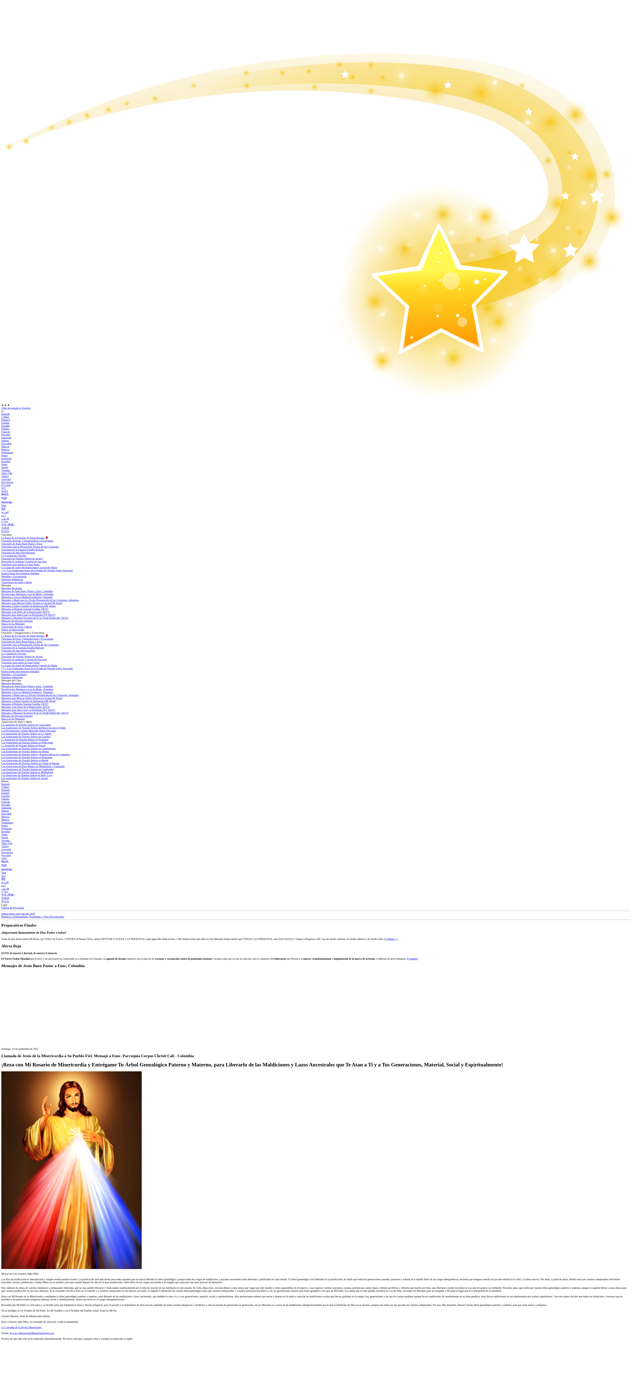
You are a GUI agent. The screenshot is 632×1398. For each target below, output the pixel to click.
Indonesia (6, 437)
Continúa (412, 958)
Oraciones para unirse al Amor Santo (20, 564)
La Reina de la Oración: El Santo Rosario (24, 538)
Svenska (5, 470)
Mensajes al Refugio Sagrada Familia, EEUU (25, 609)
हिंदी (3, 509)
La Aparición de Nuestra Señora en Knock (23, 745)
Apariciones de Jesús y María (16, 582)
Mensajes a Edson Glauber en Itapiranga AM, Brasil (28, 606)
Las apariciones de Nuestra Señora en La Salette (26, 733)
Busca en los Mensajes (13, 623)
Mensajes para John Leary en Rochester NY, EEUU (28, 615)
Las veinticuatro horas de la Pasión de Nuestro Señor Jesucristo (37, 570)
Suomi (4, 467)
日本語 (5, 528)
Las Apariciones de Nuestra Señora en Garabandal (27, 769)
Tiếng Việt (6, 473)
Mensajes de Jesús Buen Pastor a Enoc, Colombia (27, 591)
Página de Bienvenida (12, 629)
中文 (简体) (7, 524)
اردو (3, 515)
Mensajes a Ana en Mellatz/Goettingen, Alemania (27, 597)
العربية (5, 512)
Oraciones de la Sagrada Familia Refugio (22, 549)
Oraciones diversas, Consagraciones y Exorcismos (27, 540)
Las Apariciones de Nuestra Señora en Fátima (25, 751)
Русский (6, 485)
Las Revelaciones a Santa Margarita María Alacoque (28, 730)
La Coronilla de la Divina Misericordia (21, 1327)
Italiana (5, 440)
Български (7, 482)
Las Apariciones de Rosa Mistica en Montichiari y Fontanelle (33, 766)
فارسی (5, 518)
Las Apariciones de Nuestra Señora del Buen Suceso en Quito (33, 727)
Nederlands (7, 452)
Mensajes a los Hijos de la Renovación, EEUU (25, 612)
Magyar (5, 446)
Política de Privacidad (12, 907)
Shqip (4, 464)
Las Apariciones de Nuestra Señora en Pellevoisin (27, 742)
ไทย (3, 505)
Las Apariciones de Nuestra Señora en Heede (24, 760)
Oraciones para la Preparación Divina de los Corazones (30, 546)
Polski (4, 455)
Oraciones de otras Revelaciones (18, 552)
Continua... (391, 939)
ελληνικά (6, 479)
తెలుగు (5, 494)
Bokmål (5, 414)
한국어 (5, 531)
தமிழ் (4, 858)
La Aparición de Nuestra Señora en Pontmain (24, 739)
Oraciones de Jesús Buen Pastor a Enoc (21, 543)
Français (5, 431)
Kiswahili (6, 443)
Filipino (5, 428)
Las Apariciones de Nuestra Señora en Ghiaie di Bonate (30, 763)
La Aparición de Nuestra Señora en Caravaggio (26, 724)
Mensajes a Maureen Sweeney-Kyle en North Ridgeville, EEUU (35, 618)
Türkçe (5, 476)
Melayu (5, 449)
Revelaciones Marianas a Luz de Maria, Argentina (27, 594)
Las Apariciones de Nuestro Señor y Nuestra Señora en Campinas (35, 754)
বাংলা (3, 488)
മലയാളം (6, 502)
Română (5, 461)
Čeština (5, 417)
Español (5, 425)
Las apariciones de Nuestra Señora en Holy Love (26, 775)
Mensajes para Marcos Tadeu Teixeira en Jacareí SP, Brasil (31, 603)
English (5, 423)
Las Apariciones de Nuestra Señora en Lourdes (25, 736)
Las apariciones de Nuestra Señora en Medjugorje (27, 772)
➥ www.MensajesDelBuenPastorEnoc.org (32, 1333)
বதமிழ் (4, 491)
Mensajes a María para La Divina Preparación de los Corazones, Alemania (40, 600)
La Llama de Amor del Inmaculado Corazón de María (29, 567)
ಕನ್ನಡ (4, 497)
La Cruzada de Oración (13, 555)
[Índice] (26, 1020)
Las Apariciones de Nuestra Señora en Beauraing (26, 757)
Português (6, 458)
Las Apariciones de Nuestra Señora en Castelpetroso (28, 748)
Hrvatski (5, 434)
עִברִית (4, 521)
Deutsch (5, 420)
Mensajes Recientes (11, 588)
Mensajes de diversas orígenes (17, 621)
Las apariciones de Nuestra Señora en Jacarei (24, 778)
